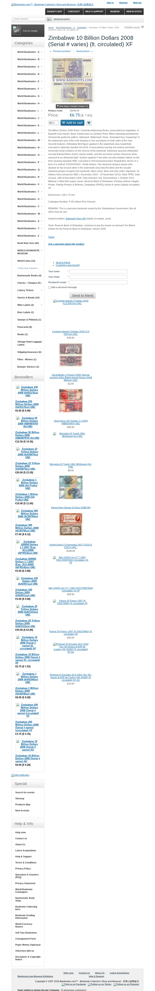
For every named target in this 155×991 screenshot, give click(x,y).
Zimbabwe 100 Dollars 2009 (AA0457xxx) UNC (25, 592)
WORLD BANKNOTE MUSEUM (28, 252)
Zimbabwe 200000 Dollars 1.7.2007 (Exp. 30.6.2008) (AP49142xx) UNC (25, 563)
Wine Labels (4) (25, 305)
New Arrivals (22, 810)
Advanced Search (62, 19)
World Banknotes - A (28, 52)
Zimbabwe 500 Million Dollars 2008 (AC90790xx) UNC (27, 528)
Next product (84, 51)
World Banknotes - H (28, 103)
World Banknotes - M (28, 140)
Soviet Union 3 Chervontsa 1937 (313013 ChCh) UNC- (70, 546)
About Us (20, 844)
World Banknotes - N (28, 147)
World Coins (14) (26, 261)
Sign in (110, 3)
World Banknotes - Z (65, 27)
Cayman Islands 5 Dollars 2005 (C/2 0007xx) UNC (70, 333)
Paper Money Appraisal (27, 944)
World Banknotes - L (28, 133)
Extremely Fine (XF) (76, 218)
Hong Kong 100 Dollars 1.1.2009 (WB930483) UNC (71, 422)
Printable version (132, 27)
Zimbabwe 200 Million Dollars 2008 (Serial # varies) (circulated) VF (27, 726)
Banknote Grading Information (25, 916)
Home (51, 27)
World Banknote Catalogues (24, 890)
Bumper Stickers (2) (28, 367)
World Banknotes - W (28, 213)
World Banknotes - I (27, 111)
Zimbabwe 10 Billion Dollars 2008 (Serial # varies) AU (27, 758)
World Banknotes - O (28, 155)
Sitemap (19, 798)
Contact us (21, 838)
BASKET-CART (54, 11)
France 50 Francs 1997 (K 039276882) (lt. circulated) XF (70, 632)
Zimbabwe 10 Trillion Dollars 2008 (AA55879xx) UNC (27, 466)
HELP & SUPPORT (94, 11)
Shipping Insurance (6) (29, 352)
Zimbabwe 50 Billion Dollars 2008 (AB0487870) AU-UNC (27, 435)
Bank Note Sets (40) (28, 243)
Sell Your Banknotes (26, 932)
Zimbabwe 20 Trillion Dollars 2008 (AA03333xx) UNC (27, 623)
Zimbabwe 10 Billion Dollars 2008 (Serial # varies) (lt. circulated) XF (27, 658)
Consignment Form (25, 938)
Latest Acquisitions (25, 850)
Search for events (25, 792)
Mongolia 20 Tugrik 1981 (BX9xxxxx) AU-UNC (71, 465)
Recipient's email (57, 282)
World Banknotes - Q (28, 169)
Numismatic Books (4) (29, 275)
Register (123, 3)
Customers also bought (68, 265)
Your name (54, 271)
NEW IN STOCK (134, 11)
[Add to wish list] (89, 123)
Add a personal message (64, 287)
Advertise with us (24, 951)
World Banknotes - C (28, 66)
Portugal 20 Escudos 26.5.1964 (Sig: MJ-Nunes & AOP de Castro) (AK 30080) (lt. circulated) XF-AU (71, 677)
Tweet (51, 237)
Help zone (20, 832)
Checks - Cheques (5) (29, 283)
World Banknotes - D (28, 74)
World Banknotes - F (28, 88)
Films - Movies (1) (26, 359)
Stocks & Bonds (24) (28, 297)
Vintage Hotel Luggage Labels (29, 343)
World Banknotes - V (28, 206)
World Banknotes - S (28, 184)
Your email (53, 277)
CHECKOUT (74, 11)
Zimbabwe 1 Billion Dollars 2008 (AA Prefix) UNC (26, 497)
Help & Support (23, 856)
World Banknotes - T (28, 191)
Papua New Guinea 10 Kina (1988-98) (71, 507)
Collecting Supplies (27, 268)
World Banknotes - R (28, 177)
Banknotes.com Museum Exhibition (35, 976)
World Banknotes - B (28, 59)
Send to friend (63, 262)
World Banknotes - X (28, 221)
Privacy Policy (23, 868)
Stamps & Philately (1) (29, 319)
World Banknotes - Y (28, 228)
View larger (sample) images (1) (73, 106)
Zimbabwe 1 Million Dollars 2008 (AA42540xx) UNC (26, 691)
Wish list (137, 3)
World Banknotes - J (28, 118)
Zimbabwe (82, 27)
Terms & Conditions (25, 862)
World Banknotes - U (28, 199)
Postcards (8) (24, 327)
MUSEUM (114, 11)
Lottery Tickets (25, 290)
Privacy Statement (25, 883)
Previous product (60, 51)
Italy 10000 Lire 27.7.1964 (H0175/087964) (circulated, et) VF (71, 589)
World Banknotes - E (28, 81)
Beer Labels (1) (25, 312)
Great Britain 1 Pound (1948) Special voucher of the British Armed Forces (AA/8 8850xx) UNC (71, 378)
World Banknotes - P (28, 162)
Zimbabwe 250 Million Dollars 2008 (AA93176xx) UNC (27, 404)
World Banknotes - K (28, 125)
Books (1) (22, 334)
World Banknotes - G (28, 96)
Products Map (22, 804)
